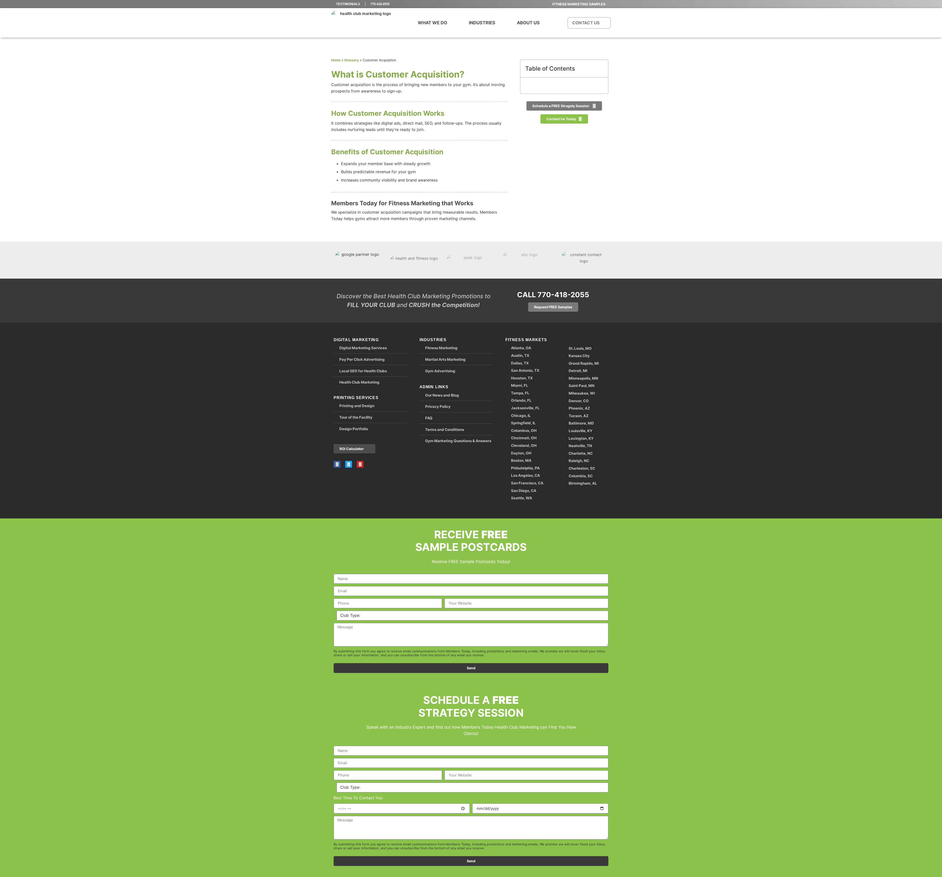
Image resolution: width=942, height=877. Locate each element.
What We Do (432, 22)
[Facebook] (337, 464)
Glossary (351, 60)
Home (335, 60)
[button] (601, 69)
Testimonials (348, 4)
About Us (528, 22)
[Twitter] (348, 464)
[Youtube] (360, 464)
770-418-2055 (380, 4)
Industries (482, 22)
